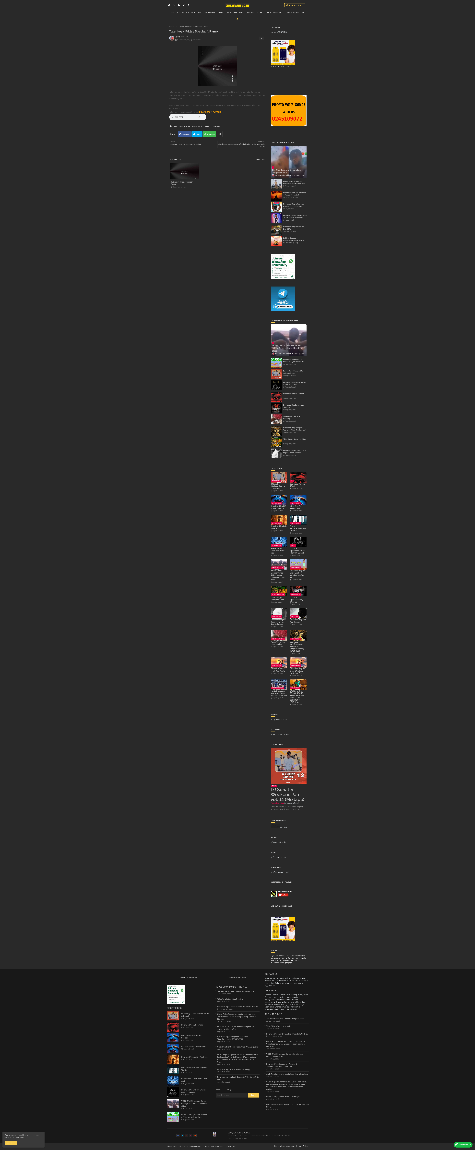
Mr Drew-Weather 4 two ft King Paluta (278, 670)
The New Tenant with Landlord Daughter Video (236, 991)
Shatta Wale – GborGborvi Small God (278, 550)
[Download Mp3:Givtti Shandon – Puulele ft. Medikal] (276, 196)
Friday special (184, 126)
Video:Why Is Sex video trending (292, 417)
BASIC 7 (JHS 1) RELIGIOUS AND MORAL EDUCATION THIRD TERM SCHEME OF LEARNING (298, 696)
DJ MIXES (250, 12)
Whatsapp (211, 134)
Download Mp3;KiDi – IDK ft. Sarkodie (278, 507)
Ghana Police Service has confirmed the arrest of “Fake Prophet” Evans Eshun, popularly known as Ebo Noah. (294, 184)
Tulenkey (179, 27)
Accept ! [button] (10, 1143)
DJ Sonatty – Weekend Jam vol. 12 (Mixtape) (293, 372)
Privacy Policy (302, 1146)
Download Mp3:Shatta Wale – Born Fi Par (294, 228)
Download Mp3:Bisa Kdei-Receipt (298, 621)
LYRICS (268, 12)
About (282, 1146)
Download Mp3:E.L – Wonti (293, 394)
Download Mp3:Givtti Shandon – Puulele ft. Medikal (294, 194)
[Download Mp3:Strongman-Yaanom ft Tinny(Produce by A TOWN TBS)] (276, 431)
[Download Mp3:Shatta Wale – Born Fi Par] (276, 230)
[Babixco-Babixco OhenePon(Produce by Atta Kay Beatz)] (276, 241)
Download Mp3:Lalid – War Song (279, 527)
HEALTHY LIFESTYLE (235, 12)
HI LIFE (259, 12)
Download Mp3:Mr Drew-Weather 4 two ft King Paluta (297, 671)
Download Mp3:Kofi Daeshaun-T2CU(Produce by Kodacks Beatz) (295, 217)
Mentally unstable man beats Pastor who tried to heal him (279, 693)
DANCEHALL (196, 12)
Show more (260, 159)
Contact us (290, 1146)
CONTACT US (183, 12)
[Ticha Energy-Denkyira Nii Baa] (276, 442)
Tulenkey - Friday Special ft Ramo (182, 183)
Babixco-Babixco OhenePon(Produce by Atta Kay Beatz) (293, 240)
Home (171, 27)
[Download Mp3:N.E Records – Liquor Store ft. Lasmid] (276, 453)
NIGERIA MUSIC (293, 12)
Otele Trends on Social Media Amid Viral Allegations (238, 1047)
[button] (237, 19)
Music (207, 126)
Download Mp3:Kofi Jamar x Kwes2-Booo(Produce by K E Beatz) (294, 206)
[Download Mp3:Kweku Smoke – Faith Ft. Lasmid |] (276, 385)
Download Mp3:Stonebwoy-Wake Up (293, 406)
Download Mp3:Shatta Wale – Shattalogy (233, 1069)
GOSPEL (221, 12)
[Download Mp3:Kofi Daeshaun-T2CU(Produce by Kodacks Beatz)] (276, 218)
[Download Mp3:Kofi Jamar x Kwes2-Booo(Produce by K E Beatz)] (276, 207)
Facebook (186, 134)
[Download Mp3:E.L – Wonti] (276, 397)
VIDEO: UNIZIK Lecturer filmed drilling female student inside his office (278, 575)
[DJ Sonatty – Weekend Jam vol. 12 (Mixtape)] (276, 374)
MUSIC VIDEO (278, 12)
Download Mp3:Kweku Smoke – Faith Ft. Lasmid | (294, 383)
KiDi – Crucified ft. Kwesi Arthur (297, 507)
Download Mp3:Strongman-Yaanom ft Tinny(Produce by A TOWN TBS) (294, 430)
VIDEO (304, 12)
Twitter (198, 134)
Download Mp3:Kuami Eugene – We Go (298, 528)
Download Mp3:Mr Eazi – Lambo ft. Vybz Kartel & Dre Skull (293, 362)
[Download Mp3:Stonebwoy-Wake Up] (276, 408)
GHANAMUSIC (210, 12)
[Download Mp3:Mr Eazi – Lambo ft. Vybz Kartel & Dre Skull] (276, 363)
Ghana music (197, 126)
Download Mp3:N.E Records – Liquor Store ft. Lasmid (294, 452)
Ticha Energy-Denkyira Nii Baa (294, 439)
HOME (172, 12)
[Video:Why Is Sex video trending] (276, 419)
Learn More (19, 1138)
